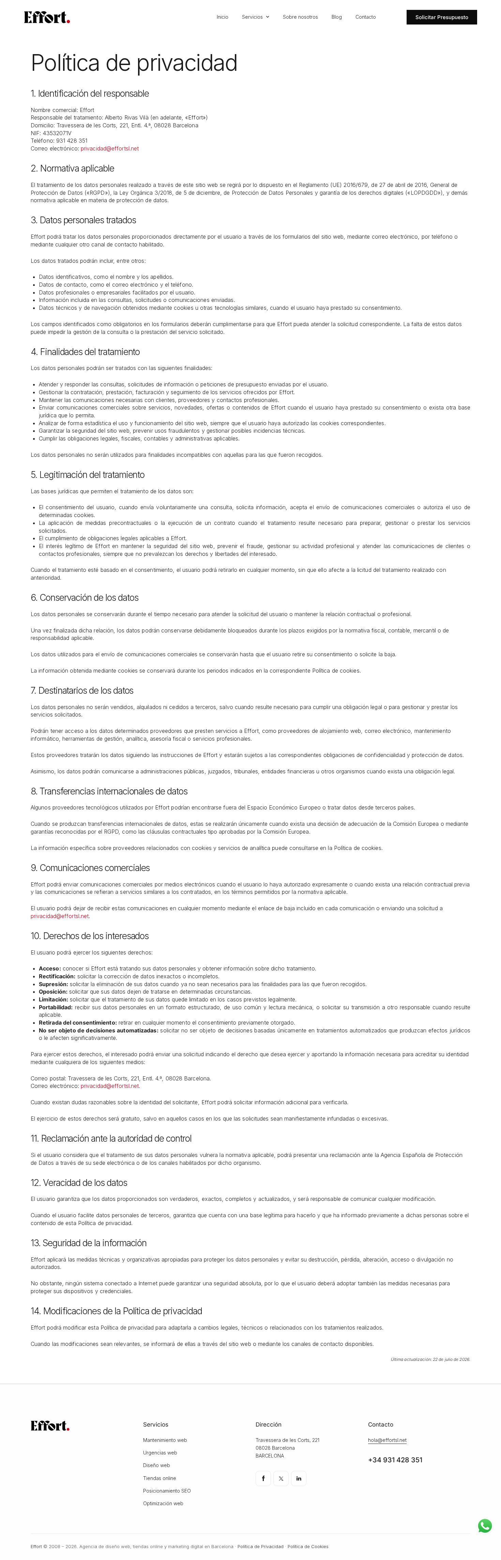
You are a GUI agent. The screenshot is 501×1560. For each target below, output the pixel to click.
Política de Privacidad (261, 1546)
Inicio (222, 17)
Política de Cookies (308, 1546)
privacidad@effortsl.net (110, 148)
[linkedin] (298, 1478)
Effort (36, 1546)
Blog (337, 17)
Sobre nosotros (300, 17)
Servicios (252, 17)
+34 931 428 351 (395, 1460)
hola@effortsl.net (387, 1440)
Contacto (365, 17)
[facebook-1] (263, 1478)
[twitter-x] (281, 1478)
